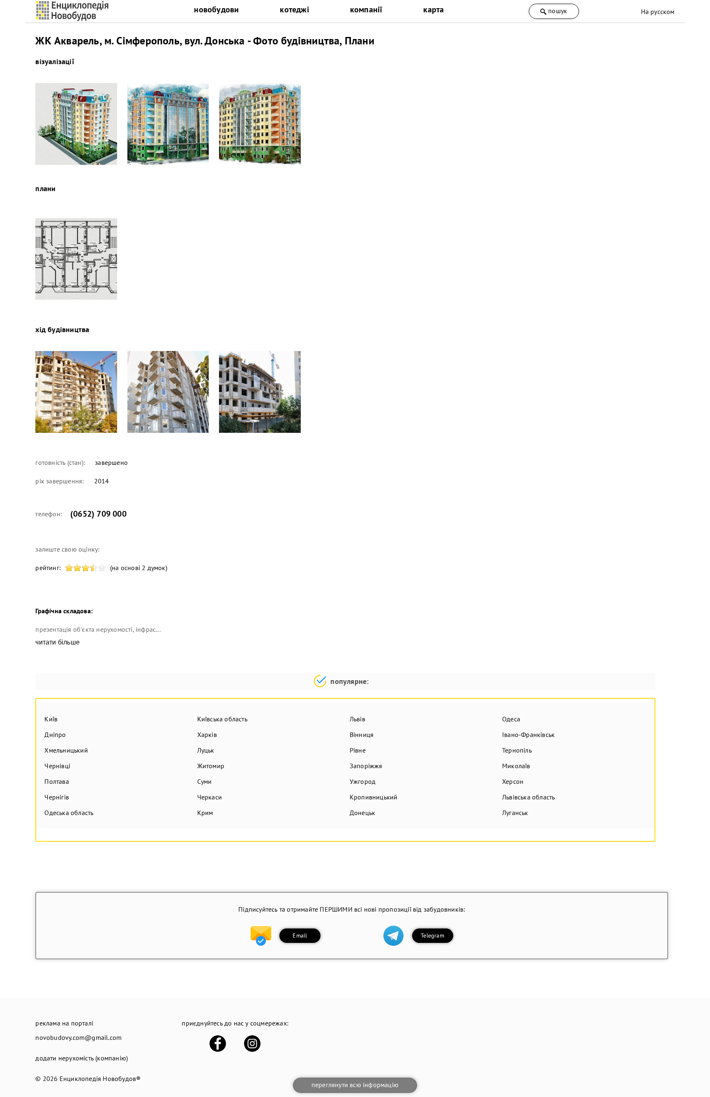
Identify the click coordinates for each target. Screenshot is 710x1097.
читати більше (57, 642)
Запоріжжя (366, 766)
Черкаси (209, 797)
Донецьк (362, 812)
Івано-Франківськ (528, 734)
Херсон (512, 781)
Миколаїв (516, 766)
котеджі (294, 9)
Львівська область (528, 797)
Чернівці (57, 766)
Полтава (56, 781)
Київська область (222, 719)
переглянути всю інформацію (355, 1085)
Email (300, 935)
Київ (51, 719)
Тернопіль (517, 750)
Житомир (210, 766)
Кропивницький (374, 797)
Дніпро (55, 734)
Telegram (432, 935)
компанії (366, 9)
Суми (204, 781)
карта (433, 9)
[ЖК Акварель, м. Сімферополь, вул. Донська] (76, 124)
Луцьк (205, 750)
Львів (357, 719)
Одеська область (68, 812)
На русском (658, 11)
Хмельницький (66, 750)
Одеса (511, 719)
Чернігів (56, 797)
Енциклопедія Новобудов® (100, 1078)
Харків (207, 734)
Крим (205, 812)
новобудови (216, 9)
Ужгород (363, 781)
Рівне (358, 750)
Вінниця (361, 734)
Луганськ (515, 812)
